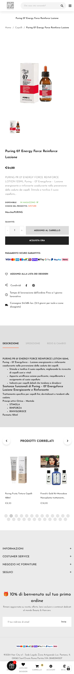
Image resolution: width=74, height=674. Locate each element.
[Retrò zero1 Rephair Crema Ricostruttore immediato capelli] (33, 38)
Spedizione (33, 343)
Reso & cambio (56, 343)
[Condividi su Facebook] (27, 285)
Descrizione (11, 343)
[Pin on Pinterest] (34, 285)
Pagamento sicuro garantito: (22, 253)
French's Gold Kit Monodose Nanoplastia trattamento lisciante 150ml (53, 498)
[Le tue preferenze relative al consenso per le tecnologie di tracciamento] (68, 668)
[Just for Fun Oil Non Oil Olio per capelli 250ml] (42, 38)
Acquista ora (37, 241)
